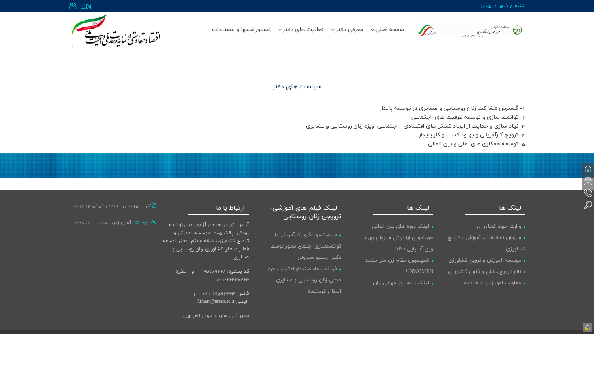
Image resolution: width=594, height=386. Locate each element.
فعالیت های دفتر (303, 30)
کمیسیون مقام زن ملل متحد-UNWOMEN (398, 266)
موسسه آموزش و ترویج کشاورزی (484, 260)
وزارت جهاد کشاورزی (499, 226)
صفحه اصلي (389, 30)
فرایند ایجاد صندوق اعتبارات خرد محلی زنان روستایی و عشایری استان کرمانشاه (304, 280)
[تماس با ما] (588, 193)
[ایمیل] (588, 181)
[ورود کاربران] (73, 6)
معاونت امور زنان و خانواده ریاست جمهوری (494, 288)
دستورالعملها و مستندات (241, 30)
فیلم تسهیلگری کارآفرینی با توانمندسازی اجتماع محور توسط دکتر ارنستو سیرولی (306, 246)
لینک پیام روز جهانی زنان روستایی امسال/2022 (403, 288)
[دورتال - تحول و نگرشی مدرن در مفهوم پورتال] (587, 327)
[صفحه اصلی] (588, 169)
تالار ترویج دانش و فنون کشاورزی (484, 271)
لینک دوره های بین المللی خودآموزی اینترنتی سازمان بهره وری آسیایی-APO (399, 238)
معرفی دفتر (349, 30)
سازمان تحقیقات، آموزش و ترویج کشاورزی (486, 243)
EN (86, 7)
